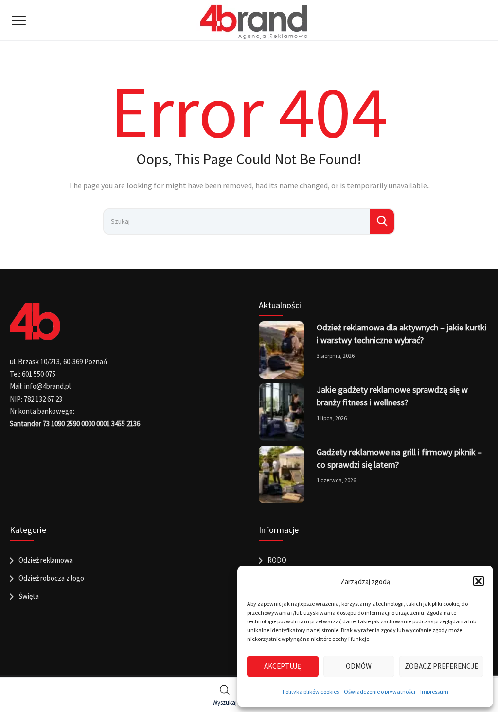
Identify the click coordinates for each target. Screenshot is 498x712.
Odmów (359, 666)
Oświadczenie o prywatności (379, 691)
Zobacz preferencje (441, 666)
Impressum (434, 691)
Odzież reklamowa (45, 560)
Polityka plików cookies (311, 691)
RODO (276, 560)
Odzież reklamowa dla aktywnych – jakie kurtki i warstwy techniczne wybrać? (402, 334)
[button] (478, 581)
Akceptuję (282, 666)
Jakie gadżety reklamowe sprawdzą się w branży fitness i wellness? (392, 396)
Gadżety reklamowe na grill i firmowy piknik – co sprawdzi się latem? (399, 458)
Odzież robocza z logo (51, 578)
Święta (28, 596)
